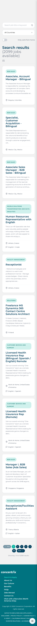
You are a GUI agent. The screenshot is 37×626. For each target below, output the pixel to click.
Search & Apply (10, 577)
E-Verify (7, 618)
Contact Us (8, 596)
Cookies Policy (29, 615)
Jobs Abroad (9, 593)
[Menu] (32, 621)
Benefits (7, 586)
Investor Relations (13, 621)
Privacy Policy (16, 615)
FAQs (6, 590)
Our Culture (9, 583)
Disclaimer (5, 615)
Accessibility (26, 621)
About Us (8, 580)
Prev (8, 546)
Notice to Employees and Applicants (17, 613)
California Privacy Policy (21, 618)
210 (14, 550)
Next (19, 550)
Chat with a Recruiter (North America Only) (16, 600)
